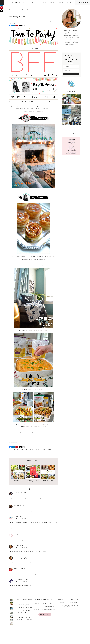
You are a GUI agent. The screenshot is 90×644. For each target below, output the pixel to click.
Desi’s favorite (15, 190)
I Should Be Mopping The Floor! (47, 190)
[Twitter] (69, 133)
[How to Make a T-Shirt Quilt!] (66, 99)
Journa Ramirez (18, 545)
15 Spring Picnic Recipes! (48, 480)
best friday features (17, 9)
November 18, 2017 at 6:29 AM (20, 547)
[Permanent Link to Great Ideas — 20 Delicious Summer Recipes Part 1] (33, 478)
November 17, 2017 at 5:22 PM (20, 581)
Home (10, 9)
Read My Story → (45, 614)
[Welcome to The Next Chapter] (44, 600)
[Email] (23, 25)
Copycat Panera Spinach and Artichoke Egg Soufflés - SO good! (24, 604)
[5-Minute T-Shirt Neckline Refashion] (76, 110)
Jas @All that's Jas (19, 505)
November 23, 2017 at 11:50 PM (20, 494)
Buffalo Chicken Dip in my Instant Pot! (36, 389)
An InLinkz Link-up (13, 442)
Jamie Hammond (18, 516)
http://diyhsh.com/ (13, 528)
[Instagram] (73, 133)
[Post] (20, 25)
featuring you (37, 449)
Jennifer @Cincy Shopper (21, 579)
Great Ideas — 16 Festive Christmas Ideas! (20, 454)
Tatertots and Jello (15, 2)
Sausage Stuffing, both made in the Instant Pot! (35, 426)
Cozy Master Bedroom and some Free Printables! (36, 330)
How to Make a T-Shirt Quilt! (24, 599)
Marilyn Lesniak (18, 568)
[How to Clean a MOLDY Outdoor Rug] (76, 120)
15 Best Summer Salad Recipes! (18, 481)
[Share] (10, 25)
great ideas (44, 449)
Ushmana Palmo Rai (19, 492)
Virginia (16, 534)
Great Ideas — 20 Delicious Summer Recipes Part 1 (33, 481)
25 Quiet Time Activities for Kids (24, 623)
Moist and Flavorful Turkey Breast (42, 424)
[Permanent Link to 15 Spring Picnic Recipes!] (48, 478)
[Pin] (17, 25)
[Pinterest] (71, 133)
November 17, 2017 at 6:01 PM (20, 558)
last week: (41, 111)
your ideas (50, 449)
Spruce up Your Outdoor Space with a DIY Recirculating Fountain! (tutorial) (24, 609)
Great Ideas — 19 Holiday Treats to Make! (47, 454)
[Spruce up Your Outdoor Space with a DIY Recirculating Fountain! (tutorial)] (66, 110)
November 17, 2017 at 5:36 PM (20, 570)
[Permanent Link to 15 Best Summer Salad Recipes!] (18, 478)
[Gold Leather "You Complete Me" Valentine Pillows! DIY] (66, 120)
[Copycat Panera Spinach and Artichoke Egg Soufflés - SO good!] (76, 99)
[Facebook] (67, 133)
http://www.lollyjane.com (40, 551)
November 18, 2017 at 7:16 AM (20, 536)
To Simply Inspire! (51, 256)
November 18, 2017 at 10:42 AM (20, 518)
